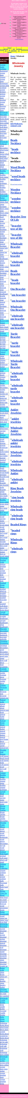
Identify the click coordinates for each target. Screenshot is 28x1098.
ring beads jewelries (4, 497)
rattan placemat (3, 961)
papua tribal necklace (4, 155)
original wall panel (3, 857)
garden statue (2, 391)
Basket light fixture (4, 322)
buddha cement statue (3, 781)
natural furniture (3, 245)
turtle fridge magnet (4, 453)
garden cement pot (4, 405)
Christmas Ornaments (4, 642)
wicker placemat (3, 940)
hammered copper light (4, 84)
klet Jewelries (15, 411)
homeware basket (4, 366)
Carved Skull (2, 793)
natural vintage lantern (2, 733)
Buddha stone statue (4, 501)
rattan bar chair (3, 253)
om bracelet (4, 485)
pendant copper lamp (3, 102)
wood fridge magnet (2, 441)
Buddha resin (3, 172)
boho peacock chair (3, 281)
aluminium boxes (4, 909)
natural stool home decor (4, 739)
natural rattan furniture (3, 304)
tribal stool (4, 419)
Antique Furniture (3, 334)
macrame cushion (3, 130)
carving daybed (3, 347)
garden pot (4, 394)
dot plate (3, 994)
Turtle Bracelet (15, 335)
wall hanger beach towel (4, 757)
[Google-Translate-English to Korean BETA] (19, 32)
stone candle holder (2, 1007)
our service (13, 50)
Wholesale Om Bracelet (17, 308)
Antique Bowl (3, 425)
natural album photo (2, 706)
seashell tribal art (3, 590)
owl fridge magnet (4, 457)
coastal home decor (4, 1033)
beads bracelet (3, 482)
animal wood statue (4, 524)
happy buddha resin (3, 187)
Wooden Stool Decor (4, 410)
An (12, 409)
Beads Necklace (15, 142)
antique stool (2, 416)
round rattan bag (3, 917)
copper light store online (4, 1064)
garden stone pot (3, 397)
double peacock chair (3, 298)
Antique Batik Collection (3, 866)
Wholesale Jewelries (16, 454)
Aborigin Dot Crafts (4, 990)
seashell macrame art (3, 600)
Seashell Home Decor (3, 585)
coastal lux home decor (4, 1037)
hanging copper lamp (3, 108)
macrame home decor (4, 118)
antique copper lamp (2, 96)
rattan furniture (3, 205)
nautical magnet (3, 461)
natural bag (4, 748)
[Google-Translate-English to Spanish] (19, 37)
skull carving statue (3, 798)
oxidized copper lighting (3, 90)
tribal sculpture (3, 168)
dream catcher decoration (4, 819)
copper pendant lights (3, 1081)
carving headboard (4, 621)
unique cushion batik (3, 879)
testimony (24, 50)
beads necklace (3, 469)
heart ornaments (4, 666)
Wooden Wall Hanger (3, 752)
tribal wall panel (3, 861)
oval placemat (3, 948)
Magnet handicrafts (4, 436)
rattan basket (2, 357)
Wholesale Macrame (4, 114)
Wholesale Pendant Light (4, 560)
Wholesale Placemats (4, 926)
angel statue (4, 654)
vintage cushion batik (3, 872)
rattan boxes (2, 973)
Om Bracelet (17, 288)
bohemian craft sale (3, 1045)
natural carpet (2, 744)
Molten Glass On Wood (3, 893)
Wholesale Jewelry (4, 465)
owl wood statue (3, 534)
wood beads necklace (4, 474)
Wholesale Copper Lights (4, 1059)
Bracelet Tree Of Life (18, 218)
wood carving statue (3, 519)
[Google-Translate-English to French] (19, 20)
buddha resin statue (4, 176)
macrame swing (3, 134)
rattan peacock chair (3, 288)
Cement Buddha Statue (3, 775)
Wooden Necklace (15, 191)
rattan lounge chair (2, 263)
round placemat (3, 953)
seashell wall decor (4, 605)
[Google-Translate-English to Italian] (19, 26)
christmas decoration (4, 647)
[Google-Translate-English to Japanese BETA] (19, 29)
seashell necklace (3, 594)
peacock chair (3, 276)
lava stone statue (3, 509)
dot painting (4, 996)
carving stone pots (3, 401)
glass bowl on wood (4, 898)
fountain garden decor (3, 681)
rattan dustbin (2, 980)
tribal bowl (4, 428)
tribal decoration (4, 147)
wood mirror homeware (4, 835)
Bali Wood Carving (4, 513)
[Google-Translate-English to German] (19, 23)
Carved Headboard (4, 613)
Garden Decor (2, 382)
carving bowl (3, 432)
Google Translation (19, 39)
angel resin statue (4, 657)
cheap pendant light (3, 579)
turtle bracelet (3, 488)
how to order (9, 50)
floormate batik (3, 884)
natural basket (2, 728)
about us (6, 50)
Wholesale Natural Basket (4, 352)
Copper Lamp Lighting (3, 67)
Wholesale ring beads (16, 508)
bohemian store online (4, 1053)
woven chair (2, 224)
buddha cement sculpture (3, 787)
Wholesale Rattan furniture (4, 198)
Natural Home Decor (2, 723)
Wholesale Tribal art (4, 143)
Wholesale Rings (16, 541)
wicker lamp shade (4, 326)
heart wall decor (3, 661)
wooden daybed (3, 343)
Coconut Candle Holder (3, 1013)
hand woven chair (2, 219)
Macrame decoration (4, 630)
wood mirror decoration (4, 841)
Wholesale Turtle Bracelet (16, 364)
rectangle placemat (3, 957)
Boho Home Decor (2, 1019)
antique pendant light (3, 566)
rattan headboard (4, 257)
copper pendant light (3, 573)
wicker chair (2, 232)
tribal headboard (4, 626)
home (2, 50)
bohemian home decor (4, 1024)
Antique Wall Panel (4, 853)
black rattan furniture (4, 214)
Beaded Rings (18, 524)
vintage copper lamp (2, 79)
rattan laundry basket (3, 985)
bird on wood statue (4, 555)
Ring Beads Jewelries (17, 490)
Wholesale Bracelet (16, 245)
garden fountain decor (3, 675)
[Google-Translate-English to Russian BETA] (19, 35)
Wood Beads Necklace (17, 169)
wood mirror (2, 830)
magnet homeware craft (4, 447)
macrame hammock (3, 634)
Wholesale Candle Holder (4, 1000)
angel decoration (4, 651)
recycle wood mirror (2, 848)
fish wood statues (3, 551)
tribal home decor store (4, 1028)
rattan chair (4, 202)
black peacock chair (3, 310)
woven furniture (3, 228)
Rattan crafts (2, 969)
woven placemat (3, 930)
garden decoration (4, 386)
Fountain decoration (4, 670)
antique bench (2, 374)
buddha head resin (3, 193)
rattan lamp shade (4, 330)
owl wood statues (3, 538)
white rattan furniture (4, 272)
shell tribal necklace (4, 159)
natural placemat (3, 944)
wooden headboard (4, 617)
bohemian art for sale (4, 1041)
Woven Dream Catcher (3, 808)
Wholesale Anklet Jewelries (16, 431)
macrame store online (4, 122)
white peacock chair (3, 317)
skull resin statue (4, 803)
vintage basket (2, 361)
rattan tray (3, 977)
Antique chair (3, 370)
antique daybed (2, 338)
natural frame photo (2, 716)
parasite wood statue (4, 543)
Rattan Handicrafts (4, 913)
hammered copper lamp (4, 73)
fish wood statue (3, 547)
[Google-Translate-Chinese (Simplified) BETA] (19, 18)
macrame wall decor (4, 126)
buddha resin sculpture (3, 181)
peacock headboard (4, 293)
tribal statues (2, 164)
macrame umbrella (3, 638)
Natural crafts (2, 701)
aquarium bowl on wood (3, 904)
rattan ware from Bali (4, 921)
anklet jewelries (3, 493)
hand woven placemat (3, 935)
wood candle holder (2, 529)
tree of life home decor (4, 609)
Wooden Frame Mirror (3, 825)
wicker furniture (3, 237)
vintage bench (2, 378)
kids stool (3, 422)
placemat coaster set (4, 965)
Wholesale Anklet (16, 472)
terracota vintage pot (4, 697)
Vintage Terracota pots (3, 687)
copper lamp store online (4, 1069)
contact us (18, 50)
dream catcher (2, 813)
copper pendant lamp (3, 1075)
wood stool (4, 413)
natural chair (2, 241)
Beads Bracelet (15, 272)
